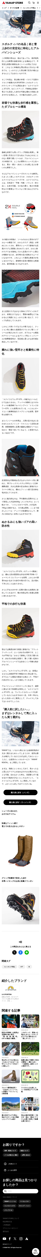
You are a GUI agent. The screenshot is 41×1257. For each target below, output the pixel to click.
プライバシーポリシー (10, 1228)
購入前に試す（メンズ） (20, 792)
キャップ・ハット (24, 1206)
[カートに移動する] (33, 2)
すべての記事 (14, 8)
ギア (21, 967)
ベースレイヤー (24, 1201)
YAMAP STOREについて (11, 1218)
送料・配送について (10, 1151)
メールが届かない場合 (10, 1155)
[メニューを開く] (38, 2)
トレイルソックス (9, 1206)
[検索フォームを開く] (27, 3)
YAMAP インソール (10, 1201)
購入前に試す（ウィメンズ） (20, 802)
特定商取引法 (7, 1222)
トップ (4, 8)
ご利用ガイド (12, 1164)
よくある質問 (12, 1170)
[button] (20, 24)
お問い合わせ (26, 1155)
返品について (24, 1151)
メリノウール (8, 1210)
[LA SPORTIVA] (11, 988)
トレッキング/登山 (29, 8)
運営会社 (6, 1231)
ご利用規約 (6, 1225)
